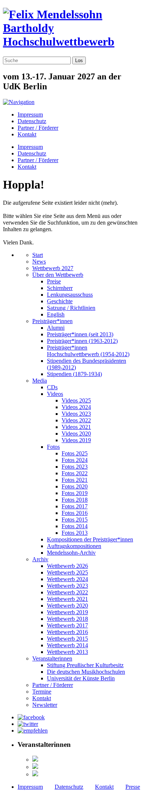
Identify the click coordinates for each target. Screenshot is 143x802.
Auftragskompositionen (74, 546)
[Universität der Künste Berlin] (35, 774)
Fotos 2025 (75, 453)
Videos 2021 (76, 427)
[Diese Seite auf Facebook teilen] (31, 717)
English (56, 314)
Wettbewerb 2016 (67, 632)
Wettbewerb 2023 (67, 586)
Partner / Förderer (38, 128)
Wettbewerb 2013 (67, 652)
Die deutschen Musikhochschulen (86, 672)
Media (39, 380)
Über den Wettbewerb (57, 275)
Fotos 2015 (75, 519)
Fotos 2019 (75, 493)
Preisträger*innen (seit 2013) (80, 334)
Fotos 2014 (75, 526)
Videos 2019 (76, 440)
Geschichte (60, 301)
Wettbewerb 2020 (67, 605)
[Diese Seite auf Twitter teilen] (28, 724)
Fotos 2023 (75, 466)
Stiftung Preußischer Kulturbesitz (85, 665)
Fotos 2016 (75, 513)
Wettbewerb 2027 (52, 268)
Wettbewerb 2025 (67, 572)
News (39, 261)
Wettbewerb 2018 (67, 619)
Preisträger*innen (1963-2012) (82, 341)
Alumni (56, 328)
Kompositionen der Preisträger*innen (90, 539)
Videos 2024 (76, 407)
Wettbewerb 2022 (67, 592)
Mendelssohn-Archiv (71, 552)
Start (37, 255)
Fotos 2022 (75, 473)
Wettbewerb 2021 (67, 599)
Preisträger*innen (52, 321)
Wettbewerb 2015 (67, 638)
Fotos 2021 (75, 480)
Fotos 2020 (75, 486)
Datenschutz (32, 121)
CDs (52, 387)
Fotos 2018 (75, 500)
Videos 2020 (76, 433)
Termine (41, 691)
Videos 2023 (76, 414)
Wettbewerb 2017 (67, 625)
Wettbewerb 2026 (67, 566)
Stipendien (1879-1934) (74, 374)
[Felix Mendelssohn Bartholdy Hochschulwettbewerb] (71, 41)
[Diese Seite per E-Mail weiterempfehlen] (33, 730)
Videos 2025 (76, 400)
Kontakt (27, 134)
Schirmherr (60, 288)
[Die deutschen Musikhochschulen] (35, 767)
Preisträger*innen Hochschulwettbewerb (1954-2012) (88, 350)
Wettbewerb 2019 (67, 612)
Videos (55, 394)
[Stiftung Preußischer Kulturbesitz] (35, 759)
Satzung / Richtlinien (71, 308)
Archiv (40, 559)
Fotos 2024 (75, 460)
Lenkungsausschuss (70, 294)
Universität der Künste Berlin (81, 678)
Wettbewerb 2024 (67, 579)
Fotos (53, 447)
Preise (54, 281)
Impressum (30, 114)
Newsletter (44, 705)
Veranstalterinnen (52, 658)
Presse (132, 787)
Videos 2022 (76, 420)
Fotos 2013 (75, 533)
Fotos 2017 (75, 506)
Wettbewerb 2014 (67, 645)
